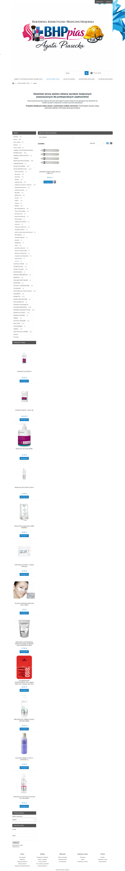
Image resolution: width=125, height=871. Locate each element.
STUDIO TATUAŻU (19, 269)
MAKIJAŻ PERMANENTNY (21, 274)
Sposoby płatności (42, 865)
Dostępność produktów (42, 857)
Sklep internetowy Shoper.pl (62, 869)
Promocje (16, 337)
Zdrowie (16, 136)
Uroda (15, 139)
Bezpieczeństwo (22, 863)
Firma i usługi (17, 147)
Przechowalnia (62, 861)
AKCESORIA (17, 283)
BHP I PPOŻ (17, 323)
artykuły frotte (18, 182)
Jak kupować (22, 857)
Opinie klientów (102, 861)
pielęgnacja (18, 242)
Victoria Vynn (18, 258)
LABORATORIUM (18, 163)
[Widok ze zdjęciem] (107, 143)
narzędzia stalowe (19, 229)
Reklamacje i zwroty (83, 861)
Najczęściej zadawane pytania (22, 865)
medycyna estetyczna (20, 227)
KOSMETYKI (17, 296)
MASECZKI (17, 277)
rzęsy (16, 245)
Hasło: (14, 835)
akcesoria (17, 177)
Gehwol (17, 203)
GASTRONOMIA (18, 326)
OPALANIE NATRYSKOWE (21, 280)
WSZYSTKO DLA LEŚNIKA (21, 331)
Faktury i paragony (42, 859)
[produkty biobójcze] (62, 107)
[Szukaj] (87, 73)
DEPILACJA (18, 195)
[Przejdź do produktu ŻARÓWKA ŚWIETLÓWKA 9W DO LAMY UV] (50, 159)
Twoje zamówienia (62, 857)
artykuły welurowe (19, 190)
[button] (55, 182)
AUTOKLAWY (17, 288)
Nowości (16, 334)
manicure (17, 224)
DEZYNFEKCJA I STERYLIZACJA (23, 291)
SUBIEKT (16, 329)
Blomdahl (17, 192)
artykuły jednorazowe (20, 187)
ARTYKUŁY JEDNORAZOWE (21, 285)
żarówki (17, 261)
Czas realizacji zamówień (42, 863)
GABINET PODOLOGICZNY (21, 155)
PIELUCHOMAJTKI (19, 302)
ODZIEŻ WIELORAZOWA (20, 299)
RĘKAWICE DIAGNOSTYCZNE (22, 310)
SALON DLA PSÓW (19, 264)
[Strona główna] (62, 37)
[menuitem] (28, 79)
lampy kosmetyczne (20, 216)
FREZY (17, 200)
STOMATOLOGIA (18, 266)
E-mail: (14, 829)
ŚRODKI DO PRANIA (19, 315)
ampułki (17, 179)
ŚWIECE (16, 318)
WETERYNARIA (18, 272)
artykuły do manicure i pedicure (23, 184)
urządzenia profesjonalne (21, 256)
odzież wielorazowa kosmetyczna (24, 232)
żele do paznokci (19, 171)
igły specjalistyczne (20, 208)
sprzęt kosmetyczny (20, 248)
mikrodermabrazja (19, 237)
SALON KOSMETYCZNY (20, 169)
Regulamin (22, 859)
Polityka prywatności (22, 861)
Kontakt (103, 857)
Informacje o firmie (102, 859)
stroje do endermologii (21, 250)
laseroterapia (18, 219)
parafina (17, 240)
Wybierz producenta (17, 816)
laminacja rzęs (18, 213)
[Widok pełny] (111, 143)
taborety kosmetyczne (21, 253)
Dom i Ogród (17, 142)
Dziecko (16, 145)
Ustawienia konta (62, 859)
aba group (17, 174)
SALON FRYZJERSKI (19, 166)
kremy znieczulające (20, 211)
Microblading (18, 234)
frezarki (17, 198)
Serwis (82, 859)
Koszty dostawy (42, 861)
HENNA (17, 206)
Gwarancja (82, 857)
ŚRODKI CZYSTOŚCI (19, 312)
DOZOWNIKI (17, 293)
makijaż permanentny (20, 221)
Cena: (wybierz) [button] (43, 137)
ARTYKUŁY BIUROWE (20, 320)
